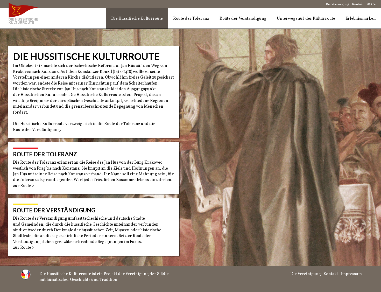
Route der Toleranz (191, 19)
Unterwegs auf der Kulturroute (306, 19)
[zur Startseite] (24, 13)
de (367, 4)
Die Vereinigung (337, 4)
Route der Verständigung (243, 19)
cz (373, 4)
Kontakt (358, 4)
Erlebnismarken (360, 19)
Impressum (351, 274)
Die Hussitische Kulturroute (137, 19)
